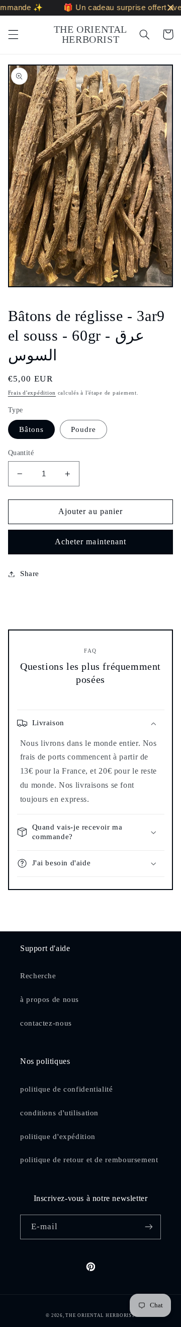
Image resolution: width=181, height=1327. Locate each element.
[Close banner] (170, 8)
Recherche (38, 976)
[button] (13, 34)
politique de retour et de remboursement (89, 1160)
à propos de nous (49, 999)
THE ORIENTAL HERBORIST (100, 1315)
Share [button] (29, 574)
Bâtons (31, 429)
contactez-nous (46, 1023)
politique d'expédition (58, 1136)
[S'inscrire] (148, 1227)
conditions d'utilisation (59, 1113)
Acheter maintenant (90, 541)
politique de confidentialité (66, 1089)
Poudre (83, 429)
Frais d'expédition (32, 393)
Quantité (21, 453)
